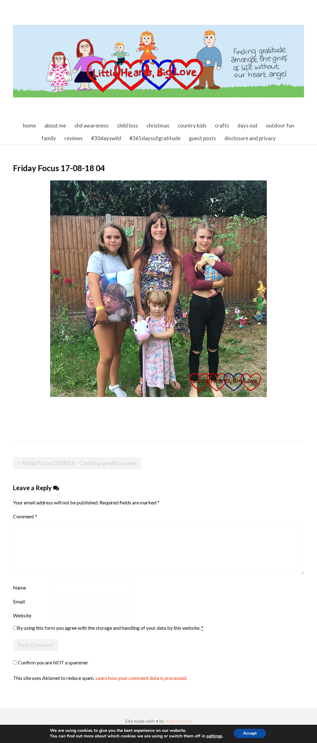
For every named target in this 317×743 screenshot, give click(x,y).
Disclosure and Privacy (250, 138)
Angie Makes (178, 721)
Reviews (73, 138)
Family (48, 138)
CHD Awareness (91, 125)
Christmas (157, 125)
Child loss (127, 125)
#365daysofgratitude (154, 138)
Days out (247, 125)
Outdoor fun (280, 125)
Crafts (222, 125)
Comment (25, 516)
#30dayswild (106, 138)
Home (29, 125)
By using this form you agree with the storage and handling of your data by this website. (110, 628)
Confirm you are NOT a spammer (52, 662)
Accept (250, 733)
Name (19, 587)
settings (214, 736)
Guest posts (202, 138)
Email (19, 601)
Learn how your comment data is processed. (141, 678)
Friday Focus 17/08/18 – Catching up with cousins (79, 463)
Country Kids (192, 125)
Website (22, 615)
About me (55, 125)
